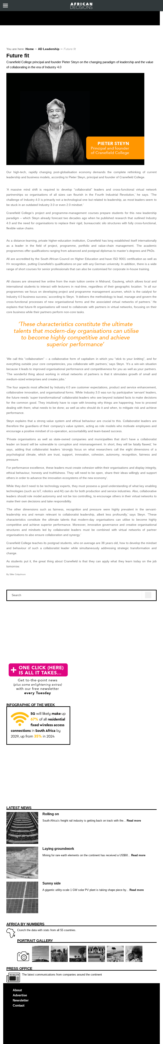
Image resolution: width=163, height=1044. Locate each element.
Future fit (17, 55)
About (17, 990)
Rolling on (50, 814)
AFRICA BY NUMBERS (25, 924)
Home (29, 49)
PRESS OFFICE (19, 969)
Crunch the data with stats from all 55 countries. (41, 927)
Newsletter (21, 1000)
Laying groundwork (58, 848)
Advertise (20, 995)
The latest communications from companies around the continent (54, 971)
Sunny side (51, 883)
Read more (133, 820)
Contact (18, 1005)
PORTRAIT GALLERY (35, 941)
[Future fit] (75, 164)
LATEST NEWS (18, 808)
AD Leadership (48, 49)
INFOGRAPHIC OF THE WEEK (30, 705)
